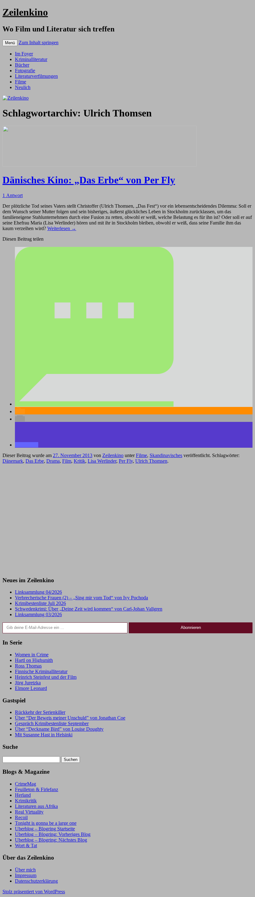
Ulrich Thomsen (151, 461)
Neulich (22, 87)
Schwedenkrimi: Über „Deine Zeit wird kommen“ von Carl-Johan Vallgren (88, 608)
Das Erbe (35, 461)
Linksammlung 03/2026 (38, 614)
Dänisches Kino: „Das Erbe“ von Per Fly (88, 180)
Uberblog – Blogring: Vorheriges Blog (52, 834)
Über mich (25, 869)
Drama (53, 461)
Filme (20, 81)
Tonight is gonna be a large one (45, 823)
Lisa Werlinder (102, 461)
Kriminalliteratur (31, 59)
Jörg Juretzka (28, 682)
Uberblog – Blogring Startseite (45, 828)
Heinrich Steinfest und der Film (45, 677)
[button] (94, 404)
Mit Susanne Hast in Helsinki (43, 734)
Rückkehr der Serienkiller (40, 712)
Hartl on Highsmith (34, 660)
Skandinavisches (166, 455)
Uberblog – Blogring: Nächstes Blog (51, 840)
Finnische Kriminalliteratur (41, 671)
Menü (10, 42)
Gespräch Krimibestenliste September (52, 723)
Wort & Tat (26, 845)
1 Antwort (12, 195)
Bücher (22, 65)
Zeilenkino (25, 12)
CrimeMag (25, 783)
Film (66, 461)
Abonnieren (191, 627)
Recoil (21, 817)
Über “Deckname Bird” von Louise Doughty (59, 729)
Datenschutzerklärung (36, 881)
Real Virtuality (29, 811)
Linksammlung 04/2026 (38, 592)
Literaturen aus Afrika (36, 806)
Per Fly (126, 461)
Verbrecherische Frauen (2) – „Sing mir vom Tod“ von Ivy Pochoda (81, 597)
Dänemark (12, 461)
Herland (23, 795)
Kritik (79, 461)
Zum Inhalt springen (38, 42)
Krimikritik (26, 800)
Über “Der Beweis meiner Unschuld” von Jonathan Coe (70, 717)
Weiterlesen (61, 228)
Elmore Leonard (31, 688)
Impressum (25, 875)
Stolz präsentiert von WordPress (33, 891)
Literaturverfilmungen (36, 76)
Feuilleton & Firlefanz (36, 789)
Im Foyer (24, 53)
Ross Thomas (28, 665)
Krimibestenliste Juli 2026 (40, 603)
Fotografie (25, 70)
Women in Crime (32, 654)
